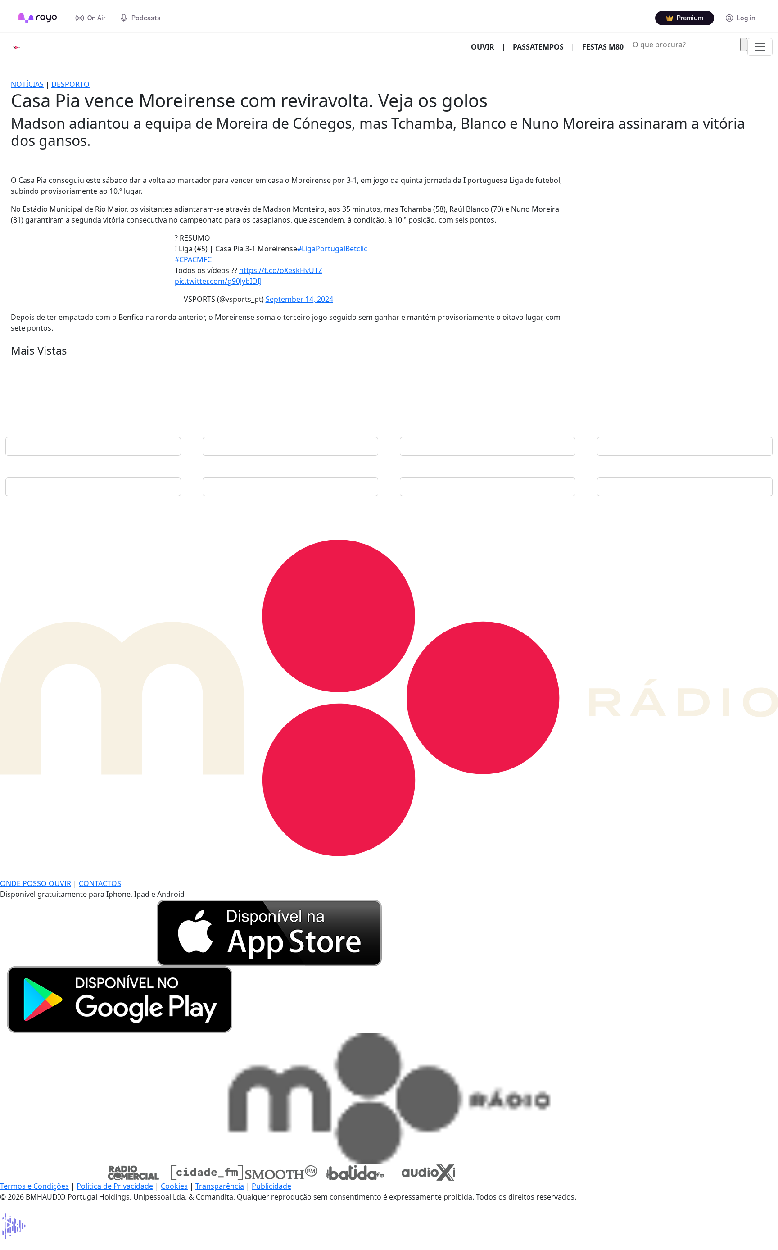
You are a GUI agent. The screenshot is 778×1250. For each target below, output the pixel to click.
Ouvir (486, 46)
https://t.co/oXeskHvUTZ (280, 270)
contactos (100, 883)
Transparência (219, 1186)
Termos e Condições (34, 1186)
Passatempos (538, 47)
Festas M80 (603, 47)
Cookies (174, 1186)
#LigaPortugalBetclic (332, 249)
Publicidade (271, 1186)
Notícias (27, 84)
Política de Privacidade (115, 1186)
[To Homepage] (37, 18)
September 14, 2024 (299, 299)
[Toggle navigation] (760, 47)
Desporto (70, 84)
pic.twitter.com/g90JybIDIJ (218, 281)
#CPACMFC (193, 259)
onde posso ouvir (35, 883)
